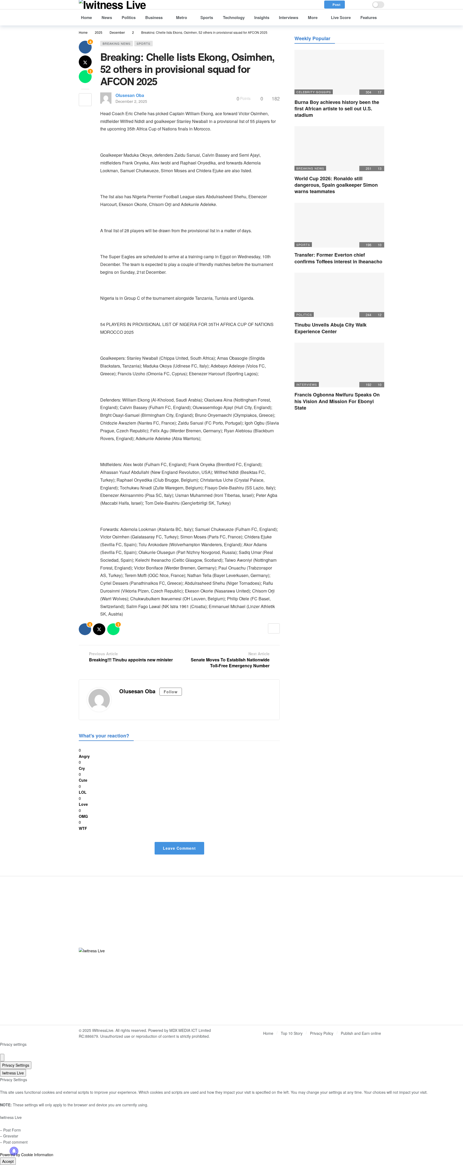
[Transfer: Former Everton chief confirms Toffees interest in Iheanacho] (339, 225)
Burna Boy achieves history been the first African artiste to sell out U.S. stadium (336, 109)
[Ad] (310, 950)
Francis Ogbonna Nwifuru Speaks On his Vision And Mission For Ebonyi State (337, 401)
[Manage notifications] (14, 1151)
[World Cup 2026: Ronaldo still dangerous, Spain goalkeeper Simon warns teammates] (339, 148)
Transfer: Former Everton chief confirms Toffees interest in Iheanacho (338, 258)
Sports (143, 43)
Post (337, 4)
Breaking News (116, 43)
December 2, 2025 (131, 101)
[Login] (364, 5)
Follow (171, 691)
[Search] (353, 5)
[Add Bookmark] (85, 99)
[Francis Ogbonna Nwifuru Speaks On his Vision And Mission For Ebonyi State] (339, 365)
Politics (304, 314)
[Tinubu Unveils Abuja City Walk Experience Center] (339, 295)
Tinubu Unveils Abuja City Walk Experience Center (330, 328)
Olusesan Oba (129, 95)
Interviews (306, 384)
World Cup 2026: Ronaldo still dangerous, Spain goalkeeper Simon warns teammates (336, 185)
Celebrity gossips (313, 92)
